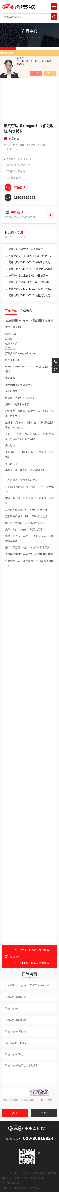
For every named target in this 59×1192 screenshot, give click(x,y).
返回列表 (14, 956)
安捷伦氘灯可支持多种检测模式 (26, 249)
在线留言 (26, 310)
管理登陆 (34, 1187)
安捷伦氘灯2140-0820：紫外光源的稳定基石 (31, 282)
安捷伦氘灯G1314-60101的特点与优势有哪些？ (31, 295)
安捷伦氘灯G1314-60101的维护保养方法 (31, 269)
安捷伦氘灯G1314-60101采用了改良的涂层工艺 (31, 262)
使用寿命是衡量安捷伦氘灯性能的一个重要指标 (31, 275)
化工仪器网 (20, 1187)
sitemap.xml (13, 1182)
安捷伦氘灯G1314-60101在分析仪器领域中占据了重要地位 (31, 288)
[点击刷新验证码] (39, 1092)
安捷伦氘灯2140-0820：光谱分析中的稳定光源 (31, 255)
